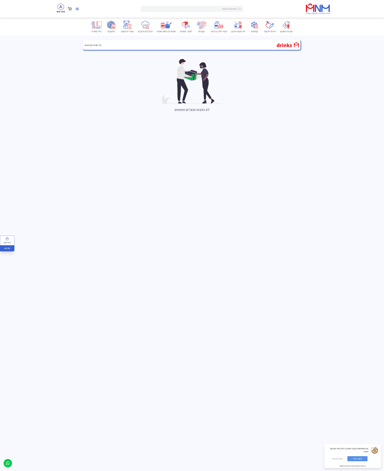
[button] (286, 26)
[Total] (70, 9)
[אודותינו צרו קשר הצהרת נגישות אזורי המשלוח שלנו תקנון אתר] (77, 9)
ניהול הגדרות (337, 458)
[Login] (60, 7)
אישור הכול (357, 458)
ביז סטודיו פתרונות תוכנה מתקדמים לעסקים (353, 466)
